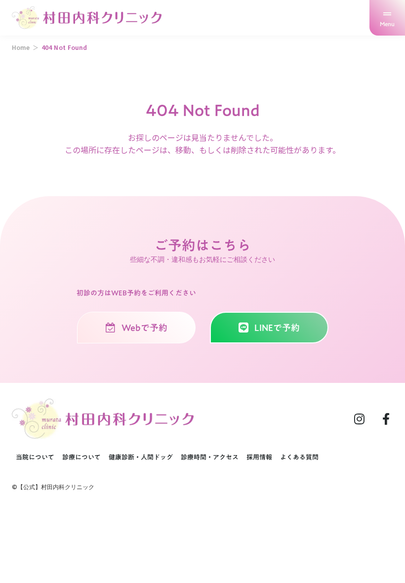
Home (21, 47)
